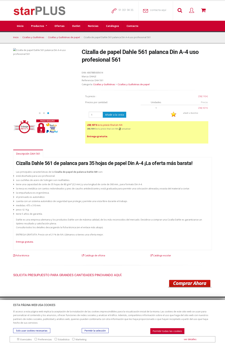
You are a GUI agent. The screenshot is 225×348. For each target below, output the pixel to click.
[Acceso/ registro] (192, 10)
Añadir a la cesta (114, 114)
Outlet (76, 26)
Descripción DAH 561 (28, 153)
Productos (37, 26)
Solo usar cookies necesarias (31, 330)
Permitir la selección (95, 330)
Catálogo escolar (162, 255)
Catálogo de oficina (94, 255)
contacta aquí (158, 10)
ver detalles (190, 339)
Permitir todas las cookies (167, 331)
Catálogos (112, 26)
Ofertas (59, 26)
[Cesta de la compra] (204, 10)
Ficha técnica (22, 255)
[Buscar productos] (180, 10)
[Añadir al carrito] (190, 284)
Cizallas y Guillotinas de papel (64, 37)
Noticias (93, 26)
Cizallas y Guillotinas (33, 37)
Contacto (132, 26)
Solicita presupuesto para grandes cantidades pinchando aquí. (67, 275)
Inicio (20, 26)
